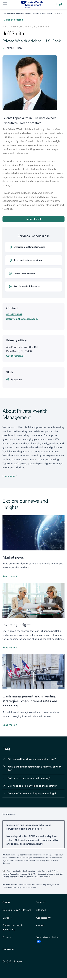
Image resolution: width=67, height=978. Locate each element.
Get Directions (14, 355)
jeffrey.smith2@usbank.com (22, 318)
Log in (59, 4)
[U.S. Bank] (32, 4)
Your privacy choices (48, 937)
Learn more (8, 476)
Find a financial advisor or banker (16, 13)
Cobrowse (8, 949)
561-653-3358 (14, 314)
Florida (36, 13)
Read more (8, 576)
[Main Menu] (5, 4)
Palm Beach (47, 13)
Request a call (33, 219)
